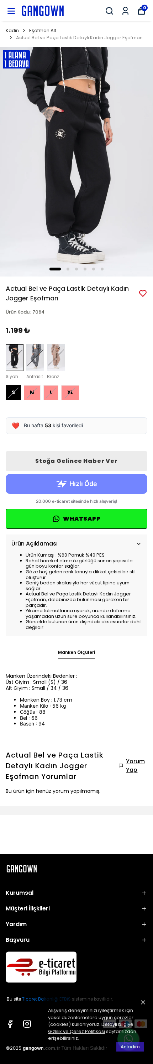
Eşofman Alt (42, 30)
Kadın (12, 30)
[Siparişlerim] (125, 10)
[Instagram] (27, 1023)
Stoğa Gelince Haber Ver (76, 461)
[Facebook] (10, 1023)
